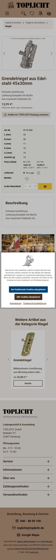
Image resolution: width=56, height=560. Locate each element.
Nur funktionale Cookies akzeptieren (28, 289)
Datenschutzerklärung (34, 303)
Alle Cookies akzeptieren (28, 297)
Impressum (16, 303)
